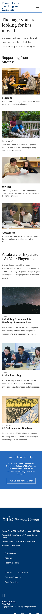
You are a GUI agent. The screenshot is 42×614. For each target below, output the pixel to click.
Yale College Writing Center (21, 481)
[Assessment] (21, 216)
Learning (7, 140)
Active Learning (11, 375)
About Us (8, 558)
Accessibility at (9, 601)
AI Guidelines (10, 553)
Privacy (7, 604)
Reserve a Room (12, 563)
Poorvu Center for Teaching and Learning (14, 6)
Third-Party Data (11, 582)
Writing (6, 186)
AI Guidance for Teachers (17, 428)
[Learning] (21, 124)
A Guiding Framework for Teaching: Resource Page (17, 321)
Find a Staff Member (13, 577)
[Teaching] (21, 81)
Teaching (7, 97)
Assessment (8, 232)
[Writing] (21, 170)
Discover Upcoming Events (16, 572)
